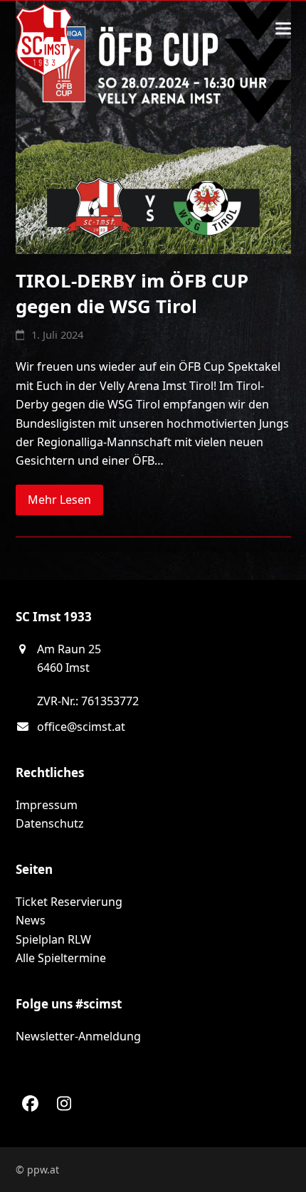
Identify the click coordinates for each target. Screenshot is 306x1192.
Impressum (47, 805)
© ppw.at (37, 1169)
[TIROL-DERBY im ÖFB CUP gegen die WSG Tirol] (153, 126)
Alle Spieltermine (61, 958)
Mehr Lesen (59, 499)
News (31, 920)
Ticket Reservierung (69, 901)
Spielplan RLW (53, 939)
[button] (283, 29)
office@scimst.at (81, 726)
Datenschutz (50, 823)
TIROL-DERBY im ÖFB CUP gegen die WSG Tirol (132, 293)
